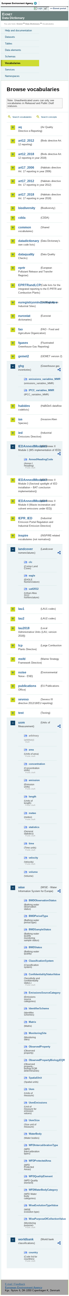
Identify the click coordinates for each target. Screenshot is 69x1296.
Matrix (32, 1022)
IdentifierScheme (34, 1008)
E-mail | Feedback (15, 1284)
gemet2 (23, 356)
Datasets (10, 37)
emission (34, 780)
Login (39, 8)
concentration (34, 763)
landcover (25, 549)
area (31, 749)
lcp (20, 645)
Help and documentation (18, 30)
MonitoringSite (34, 1033)
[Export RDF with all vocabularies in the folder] (59, 370)
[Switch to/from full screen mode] (46, 8)
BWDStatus (34, 947)
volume (33, 872)
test (21, 712)
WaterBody (34, 1133)
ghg (21, 366)
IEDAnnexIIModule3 (29, 479)
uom (21, 722)
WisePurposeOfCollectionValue (34, 1218)
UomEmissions (34, 1102)
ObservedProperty (34, 1046)
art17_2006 (26, 167)
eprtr (21, 267)
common (24, 227)
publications (27, 685)
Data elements (13, 50)
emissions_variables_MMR (34, 379)
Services (10, 69)
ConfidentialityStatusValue (34, 974)
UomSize (34, 1120)
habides (24, 405)
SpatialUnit (34, 1077)
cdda (21, 217)
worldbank (26, 1239)
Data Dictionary (32, 24)
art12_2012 (26, 140)
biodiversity (26, 208)
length (32, 796)
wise (21, 887)
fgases (23, 342)
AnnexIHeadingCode (34, 459)
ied (20, 432)
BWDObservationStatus (34, 900)
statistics (34, 827)
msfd (21, 659)
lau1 (21, 608)
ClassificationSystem (34, 960)
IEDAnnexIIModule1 (29, 446)
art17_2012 (26, 181)
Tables (8, 43)
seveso (23, 699)
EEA (20, 3)
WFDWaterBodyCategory (34, 1189)
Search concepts (49, 117)
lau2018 (24, 628)
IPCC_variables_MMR (34, 390)
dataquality (26, 254)
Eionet (20, 24)
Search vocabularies (22, 117)
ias (20, 419)
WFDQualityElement (34, 1176)
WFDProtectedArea (34, 1160)
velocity (33, 857)
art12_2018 (26, 154)
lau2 (21, 618)
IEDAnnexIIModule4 (29, 501)
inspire (23, 535)
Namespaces (12, 76)
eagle (32, 575)
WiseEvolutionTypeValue (34, 1205)
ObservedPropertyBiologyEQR (34, 1060)
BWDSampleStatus (34, 929)
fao (20, 329)
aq (20, 127)
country (33, 1252)
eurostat (24, 315)
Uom (31, 1089)
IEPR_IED (25, 518)
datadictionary (28, 240)
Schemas (10, 56)
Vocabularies (12, 63)
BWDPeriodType (34, 916)
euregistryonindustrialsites (29, 302)
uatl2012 (34, 588)
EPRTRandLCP (29, 285)
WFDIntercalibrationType (34, 1145)
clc (30, 562)
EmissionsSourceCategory (34, 992)
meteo (32, 813)
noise (22, 672)
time (31, 843)
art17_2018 (26, 194)
